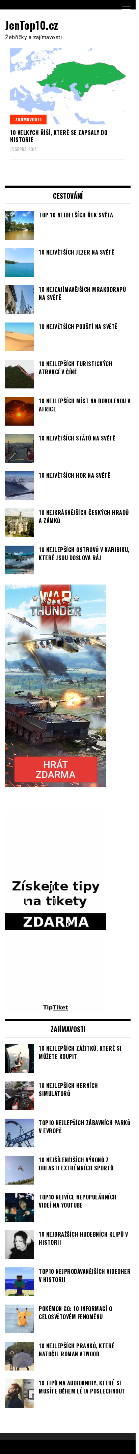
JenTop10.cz (31, 25)
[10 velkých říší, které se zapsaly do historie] (68, 86)
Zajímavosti (28, 119)
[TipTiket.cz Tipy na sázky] (55, 1008)
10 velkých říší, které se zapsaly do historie (58, 136)
